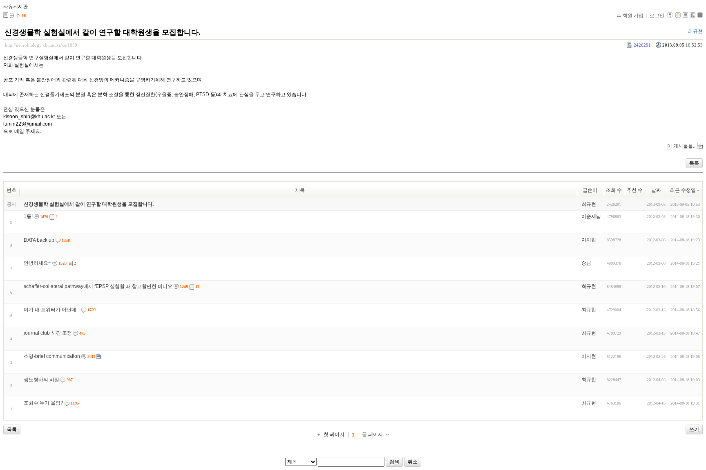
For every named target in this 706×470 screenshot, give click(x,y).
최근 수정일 (683, 190)
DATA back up (39, 240)
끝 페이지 (372, 434)
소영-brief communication (52, 356)
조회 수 (614, 190)
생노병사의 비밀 (41, 379)
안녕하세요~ (37, 263)
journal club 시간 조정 (48, 333)
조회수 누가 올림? (43, 403)
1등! (28, 216)
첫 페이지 (334, 434)
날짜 (656, 190)
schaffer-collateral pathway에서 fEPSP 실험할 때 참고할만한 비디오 (98, 286)
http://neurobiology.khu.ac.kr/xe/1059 (41, 45)
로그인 (657, 15)
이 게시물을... (682, 146)
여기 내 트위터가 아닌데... (52, 310)
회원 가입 (633, 15)
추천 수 (635, 190)
